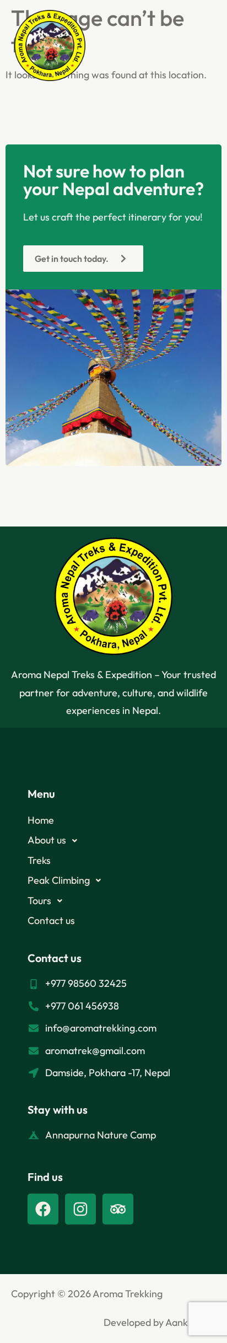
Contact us (51, 920)
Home (41, 820)
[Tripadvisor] (117, 1209)
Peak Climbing (59, 880)
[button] (194, 45)
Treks (39, 860)
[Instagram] (80, 1209)
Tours (39, 900)
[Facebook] (43, 1209)
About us (47, 840)
